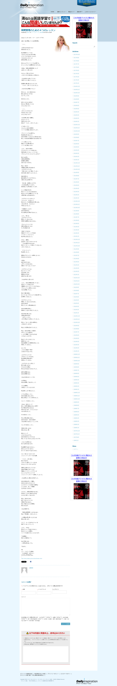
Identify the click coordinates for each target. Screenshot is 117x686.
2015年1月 (76, 159)
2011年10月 (77, 284)
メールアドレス (41, 590)
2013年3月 (76, 230)
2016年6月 (76, 105)
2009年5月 (76, 376)
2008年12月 (77, 392)
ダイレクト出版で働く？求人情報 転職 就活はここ (32, 675)
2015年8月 (76, 137)
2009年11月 (77, 357)
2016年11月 (77, 89)
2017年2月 (76, 80)
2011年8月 (76, 290)
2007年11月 (77, 434)
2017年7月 (76, 64)
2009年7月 (76, 370)
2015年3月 (76, 153)
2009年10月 (77, 360)
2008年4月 (76, 418)
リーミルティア (35, 32)
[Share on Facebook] (30, 561)
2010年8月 (76, 328)
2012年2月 (76, 271)
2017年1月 (76, 83)
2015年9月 (76, 134)
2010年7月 (76, 332)
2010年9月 (76, 325)
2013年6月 (76, 220)
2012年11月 (77, 242)
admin (28, 32)
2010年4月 (76, 341)
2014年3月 (76, 191)
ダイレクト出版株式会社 (26, 673)
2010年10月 (77, 322)
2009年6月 (76, 373)
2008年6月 (76, 411)
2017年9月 (76, 57)
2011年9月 (76, 287)
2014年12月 (77, 163)
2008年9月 (76, 402)
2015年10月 (77, 131)
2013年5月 (76, 223)
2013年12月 (77, 201)
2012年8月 (76, 252)
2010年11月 (77, 319)
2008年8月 (76, 405)
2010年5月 (76, 338)
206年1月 (76, 440)
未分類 (41, 32)
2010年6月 (76, 335)
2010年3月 (76, 344)
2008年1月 (76, 427)
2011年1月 (76, 312)
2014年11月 (77, 166)
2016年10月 (77, 92)
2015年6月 (76, 143)
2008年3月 (76, 421)
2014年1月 (76, 198)
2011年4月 (76, 303)
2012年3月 (76, 268)
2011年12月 (77, 277)
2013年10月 (77, 207)
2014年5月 (76, 185)
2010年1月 (76, 351)
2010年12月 (77, 316)
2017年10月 (77, 54)
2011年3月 (76, 306)
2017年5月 (76, 70)
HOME (52, 11)
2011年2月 (76, 309)
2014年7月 (76, 178)
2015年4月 (76, 150)
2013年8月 (76, 214)
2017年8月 (76, 60)
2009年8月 (76, 367)
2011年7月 (76, 293)
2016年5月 (76, 108)
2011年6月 (76, 297)
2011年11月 (76, 281)
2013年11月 (77, 204)
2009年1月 (76, 389)
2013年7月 (76, 217)
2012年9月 (76, 249)
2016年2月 (76, 118)
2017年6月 (76, 67)
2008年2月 (76, 424)
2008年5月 (76, 415)
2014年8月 (76, 175)
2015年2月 (76, 156)
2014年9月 (76, 172)
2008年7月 (76, 408)
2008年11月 (77, 395)
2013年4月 (76, 226)
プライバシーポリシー (53, 673)
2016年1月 (76, 121)
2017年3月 (76, 76)
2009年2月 (76, 386)
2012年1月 (76, 274)
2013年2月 (76, 233)
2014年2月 (76, 194)
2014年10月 (77, 169)
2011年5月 (76, 300)
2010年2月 (76, 348)
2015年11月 (77, 127)
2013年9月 (76, 210)
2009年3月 (76, 383)
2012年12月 (77, 239)
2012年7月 (76, 255)
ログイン (76, 449)
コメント (23, 596)
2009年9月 (76, 363)
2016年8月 (76, 99)
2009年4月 (76, 379)
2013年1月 (76, 236)
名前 (23, 590)
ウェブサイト (55, 589)
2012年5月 (76, 261)
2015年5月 (76, 147)
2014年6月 (76, 182)
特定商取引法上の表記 (40, 673)
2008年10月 (77, 399)
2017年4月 (76, 73)
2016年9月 (76, 96)
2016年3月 (76, 115)
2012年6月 (76, 258)
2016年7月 (76, 102)
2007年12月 (77, 430)
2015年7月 (76, 140)
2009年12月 (77, 354)
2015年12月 (77, 124)
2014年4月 (76, 188)
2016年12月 (77, 86)
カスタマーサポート (66, 673)
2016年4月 (76, 112)
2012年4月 (76, 265)
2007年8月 (76, 437)
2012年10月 (77, 245)
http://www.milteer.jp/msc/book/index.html (31, 558)
